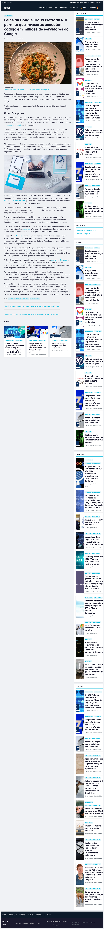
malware (25, 298)
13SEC (7, 8)
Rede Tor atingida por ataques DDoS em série (92, 627)
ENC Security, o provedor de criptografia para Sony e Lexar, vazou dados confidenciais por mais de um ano (93, 501)
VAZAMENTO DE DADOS (48, 8)
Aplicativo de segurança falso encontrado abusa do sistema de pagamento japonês (94, 647)
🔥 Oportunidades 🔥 (89, 8)
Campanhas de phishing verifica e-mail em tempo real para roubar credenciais (93, 88)
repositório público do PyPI (14, 201)
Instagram (80, 2)
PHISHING (19, 340)
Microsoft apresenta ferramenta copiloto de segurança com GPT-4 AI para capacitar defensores (93, 607)
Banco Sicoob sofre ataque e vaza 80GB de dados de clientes (93, 811)
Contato (64, 921)
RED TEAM (47, 915)
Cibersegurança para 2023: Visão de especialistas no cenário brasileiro (94, 560)
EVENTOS (42, 340)
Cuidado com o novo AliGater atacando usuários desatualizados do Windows (31, 314)
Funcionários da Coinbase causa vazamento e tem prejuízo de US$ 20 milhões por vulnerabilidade (93, 65)
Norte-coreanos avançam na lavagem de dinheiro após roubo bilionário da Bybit (94, 897)
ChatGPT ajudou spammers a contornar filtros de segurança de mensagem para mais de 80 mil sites (14, 348)
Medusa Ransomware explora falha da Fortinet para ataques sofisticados (32, 306)
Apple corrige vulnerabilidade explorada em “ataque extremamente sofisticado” (91, 849)
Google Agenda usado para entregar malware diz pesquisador (93, 26)
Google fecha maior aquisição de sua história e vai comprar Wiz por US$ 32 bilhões (37, 348)
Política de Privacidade (53, 921)
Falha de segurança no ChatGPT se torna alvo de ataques (93, 132)
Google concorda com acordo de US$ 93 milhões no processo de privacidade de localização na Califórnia (93, 473)
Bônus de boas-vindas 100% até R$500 (51, 222)
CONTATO (74, 8)
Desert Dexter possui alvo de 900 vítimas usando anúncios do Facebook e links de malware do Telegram (94, 873)
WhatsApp (24, 90)
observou (26, 229)
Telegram (99, 2)
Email (38, 90)
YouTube (86, 2)
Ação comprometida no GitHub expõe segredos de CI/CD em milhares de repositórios (93, 764)
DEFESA (55, 340)
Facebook (73, 2)
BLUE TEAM (88, 19)
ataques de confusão (13, 125)
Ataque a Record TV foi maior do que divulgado (93, 522)
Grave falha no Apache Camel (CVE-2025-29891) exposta (94, 151)
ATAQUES (63, 8)
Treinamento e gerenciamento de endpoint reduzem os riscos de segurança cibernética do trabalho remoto (94, 582)
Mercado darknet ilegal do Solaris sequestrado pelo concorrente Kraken (93, 540)
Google (19, 236)
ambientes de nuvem (59, 260)
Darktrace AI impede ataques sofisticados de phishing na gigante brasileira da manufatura (93, 669)
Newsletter (56, 925)
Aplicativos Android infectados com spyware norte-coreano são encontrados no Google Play (93, 787)
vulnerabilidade (34, 298)
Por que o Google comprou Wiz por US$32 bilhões (59, 346)
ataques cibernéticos (15, 298)
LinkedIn (92, 2)
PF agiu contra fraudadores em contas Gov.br (91, 44)
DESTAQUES (8, 16)
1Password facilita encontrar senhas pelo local (92, 828)
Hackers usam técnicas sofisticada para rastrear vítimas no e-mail (94, 210)
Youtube (95, 230)
